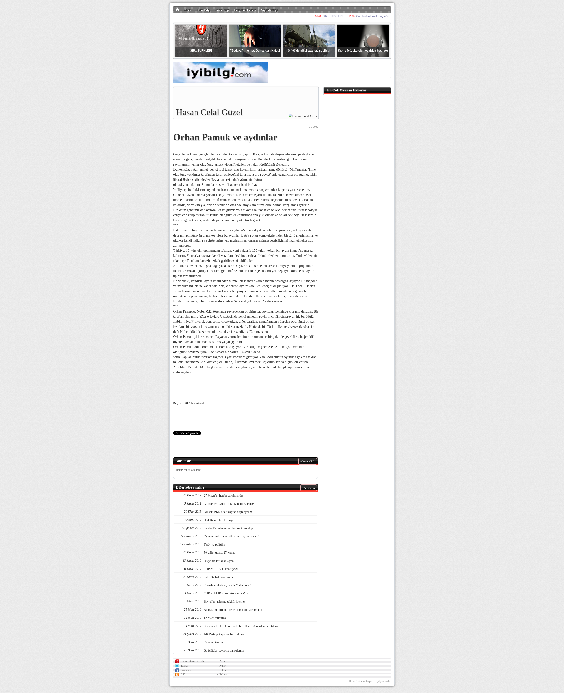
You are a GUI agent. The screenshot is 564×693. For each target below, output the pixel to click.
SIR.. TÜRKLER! (201, 50)
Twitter (184, 665)
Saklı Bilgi (222, 10)
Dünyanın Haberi (245, 10)
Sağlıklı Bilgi (269, 10)
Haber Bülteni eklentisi (192, 661)
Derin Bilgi (203, 10)
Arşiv (187, 10)
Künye (222, 665)
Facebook (186, 670)
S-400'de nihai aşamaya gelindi (309, 50)
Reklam (223, 674)
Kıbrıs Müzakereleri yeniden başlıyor (363, 50)
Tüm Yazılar (309, 488)
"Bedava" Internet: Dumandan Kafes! (255, 50)
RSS (183, 674)
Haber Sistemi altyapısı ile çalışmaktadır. (370, 681)
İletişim (223, 670)
